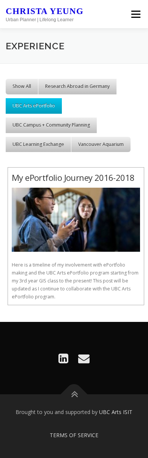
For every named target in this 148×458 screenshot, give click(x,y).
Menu (135, 14)
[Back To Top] (74, 394)
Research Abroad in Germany (77, 86)
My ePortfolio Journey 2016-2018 (73, 177)
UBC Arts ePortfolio (34, 105)
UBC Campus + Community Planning (51, 125)
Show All (22, 86)
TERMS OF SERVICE (74, 435)
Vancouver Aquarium (101, 144)
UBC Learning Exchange (38, 144)
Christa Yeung (44, 11)
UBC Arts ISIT (115, 412)
